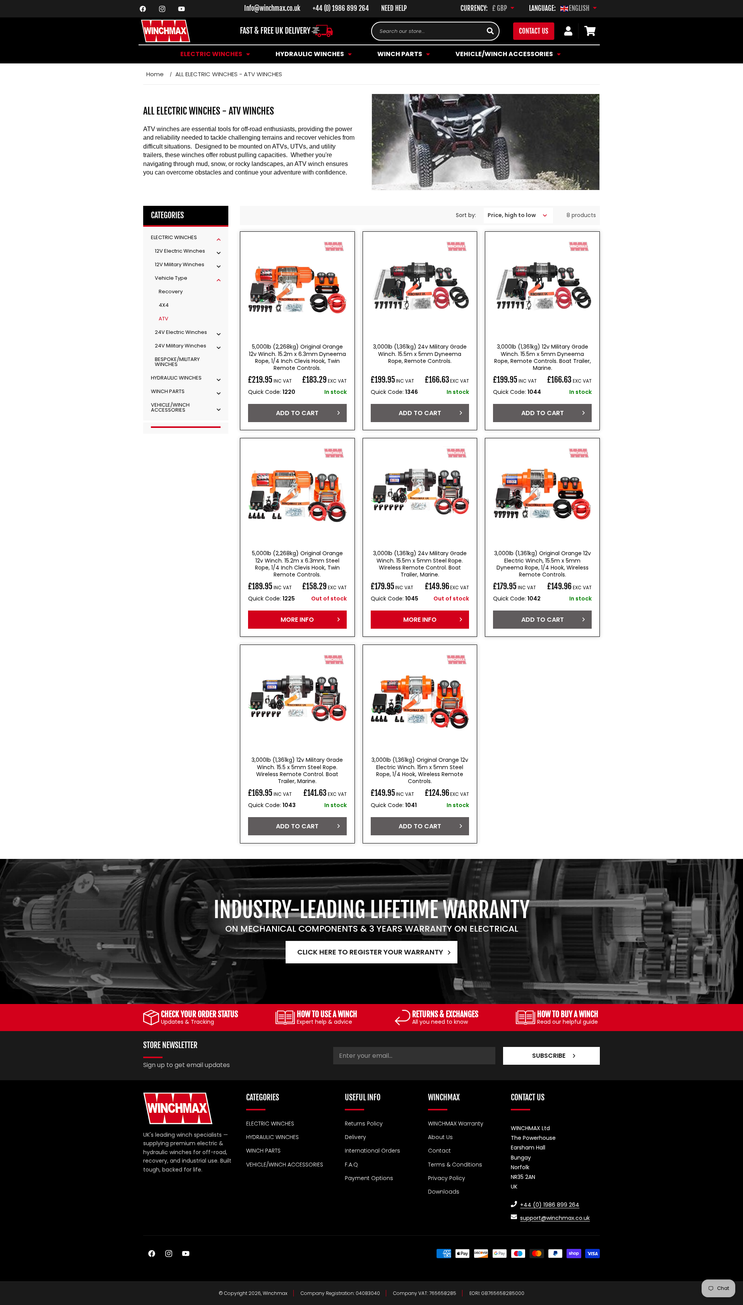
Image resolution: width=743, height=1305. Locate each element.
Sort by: (466, 215)
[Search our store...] (490, 30)
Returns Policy (364, 1123)
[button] (214, 54)
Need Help (394, 8)
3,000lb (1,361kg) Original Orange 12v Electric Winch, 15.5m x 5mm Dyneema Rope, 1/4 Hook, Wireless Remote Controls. (542, 564)
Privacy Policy (446, 1178)
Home (155, 74)
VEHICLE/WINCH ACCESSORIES (284, 1164)
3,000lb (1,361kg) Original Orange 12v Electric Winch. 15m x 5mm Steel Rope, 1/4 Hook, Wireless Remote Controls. (420, 770)
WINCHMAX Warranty (455, 1123)
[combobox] (435, 31)
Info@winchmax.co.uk (272, 8)
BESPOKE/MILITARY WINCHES (177, 362)
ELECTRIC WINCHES (270, 1123)
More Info (297, 619)
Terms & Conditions (455, 1164)
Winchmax (275, 1293)
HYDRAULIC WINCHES (272, 1137)
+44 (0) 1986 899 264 (341, 8)
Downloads (443, 1192)
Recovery (171, 291)
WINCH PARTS (263, 1150)
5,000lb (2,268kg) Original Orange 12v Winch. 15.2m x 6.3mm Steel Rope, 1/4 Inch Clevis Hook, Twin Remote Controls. (297, 564)
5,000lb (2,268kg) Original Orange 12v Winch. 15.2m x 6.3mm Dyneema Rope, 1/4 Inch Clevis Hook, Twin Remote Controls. (297, 357)
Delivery (355, 1137)
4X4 (164, 305)
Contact (439, 1150)
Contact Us (533, 31)
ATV (163, 318)
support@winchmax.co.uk (555, 1217)
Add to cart (297, 413)
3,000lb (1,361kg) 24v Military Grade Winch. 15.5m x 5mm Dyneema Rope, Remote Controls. (420, 353)
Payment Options (369, 1178)
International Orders (372, 1150)
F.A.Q (351, 1164)
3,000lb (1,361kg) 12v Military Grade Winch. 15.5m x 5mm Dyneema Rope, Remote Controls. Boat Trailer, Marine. (542, 357)
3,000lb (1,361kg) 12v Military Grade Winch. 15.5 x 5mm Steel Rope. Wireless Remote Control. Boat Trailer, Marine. (297, 770)
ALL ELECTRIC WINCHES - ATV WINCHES (228, 74)
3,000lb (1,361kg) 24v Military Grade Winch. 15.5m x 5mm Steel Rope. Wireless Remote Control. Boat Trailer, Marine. (420, 564)
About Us (440, 1137)
